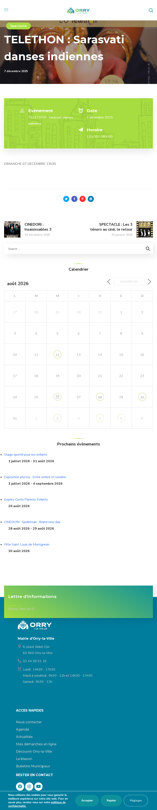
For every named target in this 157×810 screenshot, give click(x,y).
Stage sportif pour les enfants (25, 454)
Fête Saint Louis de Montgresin (26, 544)
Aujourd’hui (129, 281)
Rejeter (111, 800)
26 (57, 396)
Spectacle (18, 26)
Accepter (87, 800)
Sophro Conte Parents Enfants (26, 499)
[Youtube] (38, 786)
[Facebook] (20, 786)
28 (100, 397)
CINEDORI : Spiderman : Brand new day (32, 522)
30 (142, 397)
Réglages (136, 800)
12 (57, 355)
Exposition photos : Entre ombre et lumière (35, 477)
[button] (151, 10)
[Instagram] (29, 786)
